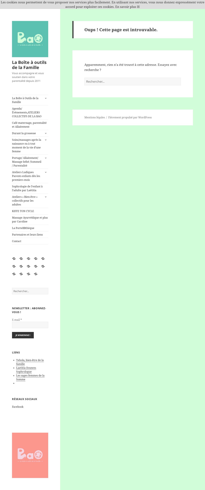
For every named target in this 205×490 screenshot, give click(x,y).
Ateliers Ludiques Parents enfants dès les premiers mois (26, 176)
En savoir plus (125, 7)
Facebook (17, 406)
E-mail (17, 320)
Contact (16, 241)
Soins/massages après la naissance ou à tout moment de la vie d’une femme (26, 145)
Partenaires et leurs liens (27, 234)
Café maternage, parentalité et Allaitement (29, 124)
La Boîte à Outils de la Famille (25, 100)
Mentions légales (94, 117)
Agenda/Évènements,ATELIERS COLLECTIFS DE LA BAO (26, 112)
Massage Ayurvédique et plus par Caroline (30, 219)
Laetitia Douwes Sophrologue (26, 369)
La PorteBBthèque (23, 228)
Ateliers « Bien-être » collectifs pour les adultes (24, 200)
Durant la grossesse (24, 133)
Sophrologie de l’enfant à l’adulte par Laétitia (27, 188)
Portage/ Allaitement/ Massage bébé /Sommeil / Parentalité (26, 161)
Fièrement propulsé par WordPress (130, 117)
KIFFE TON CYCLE (23, 211)
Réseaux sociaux (24, 399)
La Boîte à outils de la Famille (29, 64)
